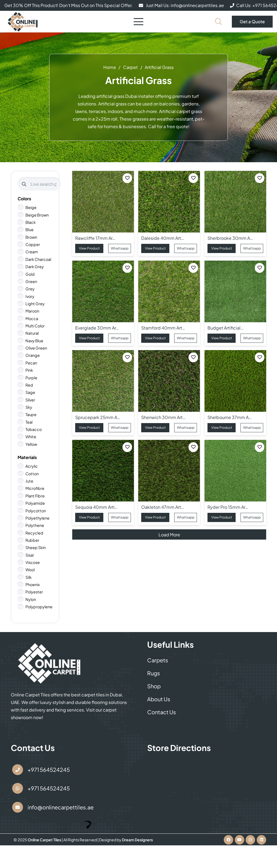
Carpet (130, 67)
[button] (138, 21)
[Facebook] (228, 840)
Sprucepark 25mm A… (97, 417)
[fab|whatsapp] (17, 788)
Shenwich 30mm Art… (163, 417)
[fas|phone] (17, 769)
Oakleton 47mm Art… (162, 507)
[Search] (24, 184)
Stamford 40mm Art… (163, 328)
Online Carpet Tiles (45, 839)
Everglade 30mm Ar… (97, 328)
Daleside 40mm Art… (162, 238)
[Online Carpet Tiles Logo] (22, 21)
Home (109, 67)
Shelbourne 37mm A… (229, 417)
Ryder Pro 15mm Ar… (227, 507)
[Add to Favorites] (127, 178)
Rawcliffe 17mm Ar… (95, 238)
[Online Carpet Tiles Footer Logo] (49, 663)
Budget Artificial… (225, 328)
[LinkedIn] (261, 840)
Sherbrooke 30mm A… (230, 238)
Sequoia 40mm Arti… (96, 507)
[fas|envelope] (17, 807)
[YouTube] (239, 840)
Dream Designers (137, 839)
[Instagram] (250, 840)
